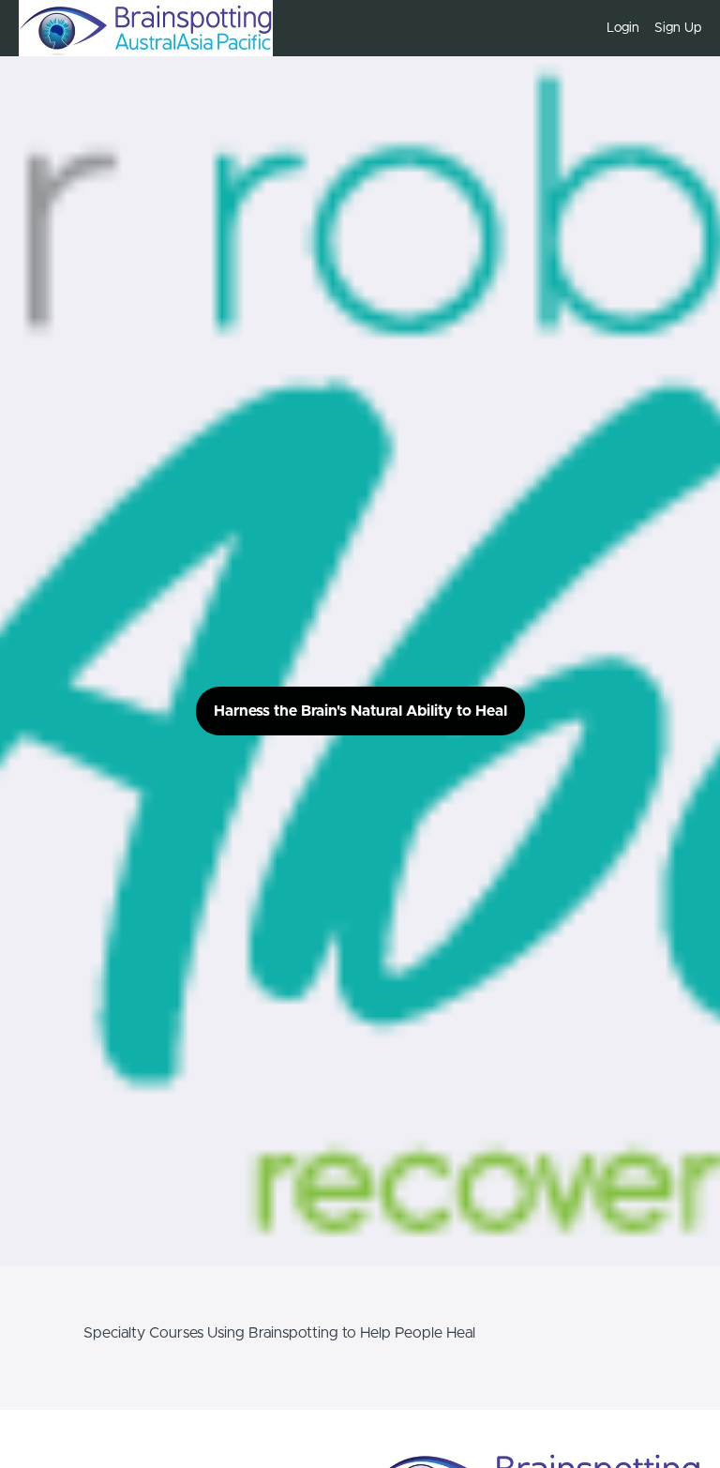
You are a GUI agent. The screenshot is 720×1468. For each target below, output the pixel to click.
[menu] (646, 28)
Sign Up (677, 28)
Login (623, 28)
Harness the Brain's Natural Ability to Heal (360, 711)
